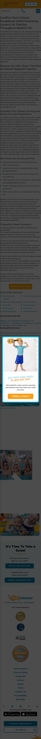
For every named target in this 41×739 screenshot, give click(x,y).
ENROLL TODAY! (20, 396)
